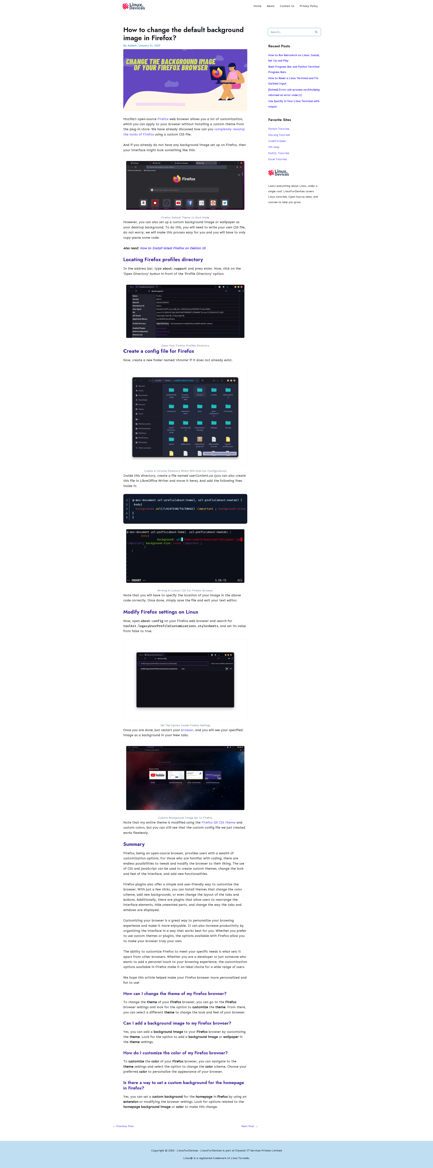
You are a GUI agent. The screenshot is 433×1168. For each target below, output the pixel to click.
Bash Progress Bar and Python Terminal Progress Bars (293, 69)
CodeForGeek (277, 141)
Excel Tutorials (277, 159)
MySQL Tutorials (278, 153)
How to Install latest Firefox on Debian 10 (172, 248)
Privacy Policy (309, 6)
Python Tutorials (278, 128)
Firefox (163, 119)
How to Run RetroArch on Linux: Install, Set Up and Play (294, 58)
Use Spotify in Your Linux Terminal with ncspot (293, 104)
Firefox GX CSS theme (218, 822)
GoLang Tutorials (279, 134)
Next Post (249, 1126)
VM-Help (273, 147)
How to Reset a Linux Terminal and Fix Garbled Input (293, 81)
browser (187, 730)
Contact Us (287, 6)
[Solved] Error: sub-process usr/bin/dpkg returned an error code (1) (294, 92)
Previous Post (123, 1126)
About (271, 6)
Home (257, 6)
